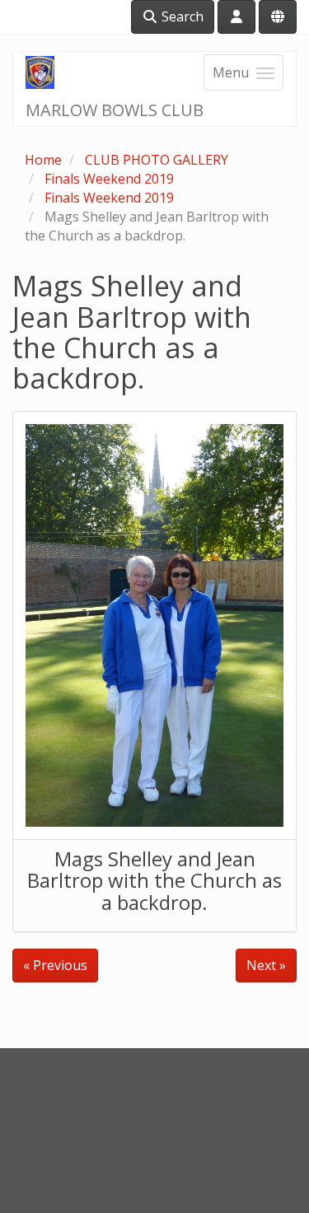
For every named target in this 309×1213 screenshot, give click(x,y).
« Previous (55, 965)
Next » (266, 965)
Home (43, 160)
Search (181, 16)
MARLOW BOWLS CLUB (115, 110)
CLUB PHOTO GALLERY (156, 160)
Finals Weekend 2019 (109, 179)
